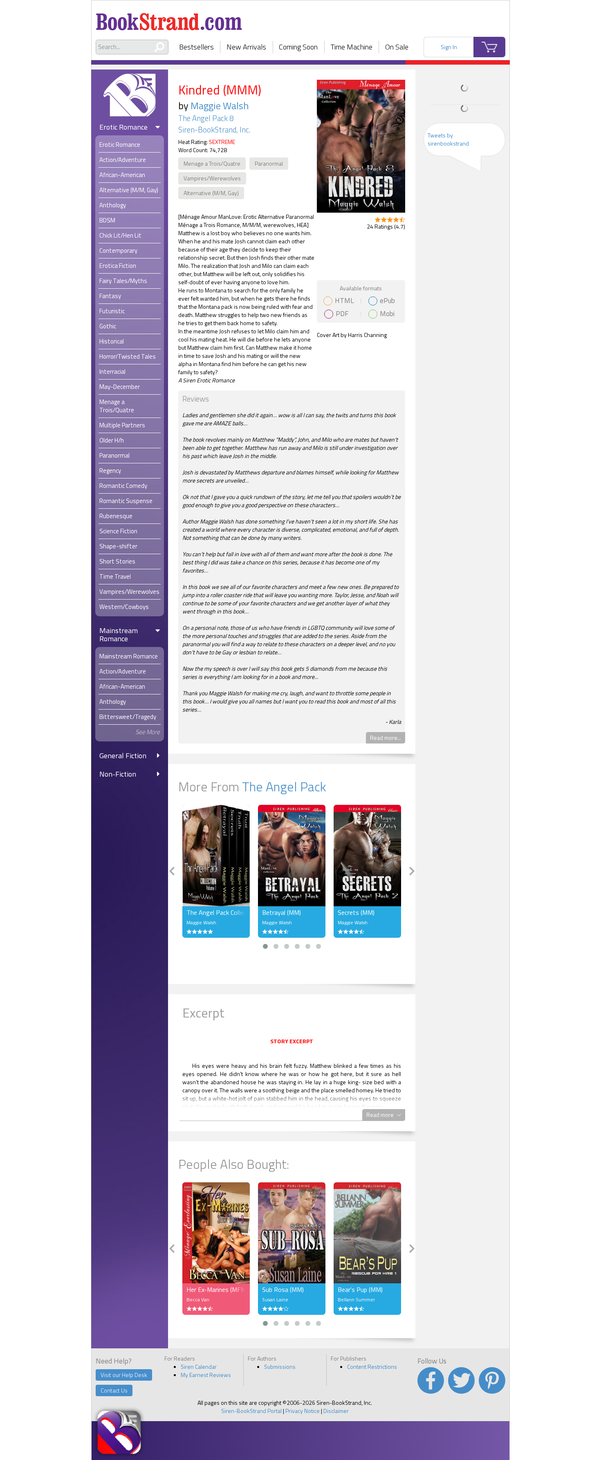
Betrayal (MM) (281, 912)
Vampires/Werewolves (212, 178)
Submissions (280, 1366)
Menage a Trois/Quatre (212, 163)
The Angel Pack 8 (205, 118)
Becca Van (197, 1299)
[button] (265, 946)
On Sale (396, 46)
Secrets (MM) (356, 912)
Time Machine (351, 46)
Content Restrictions (372, 1366)
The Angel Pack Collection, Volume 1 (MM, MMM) (216, 912)
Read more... (385, 737)
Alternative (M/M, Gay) (211, 193)
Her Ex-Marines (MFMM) (216, 1289)
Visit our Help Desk (124, 1374)
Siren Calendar (199, 1366)
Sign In (449, 47)
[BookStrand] (169, 18)
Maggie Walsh (220, 105)
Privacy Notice (302, 1410)
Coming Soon (298, 46)
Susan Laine (275, 1299)
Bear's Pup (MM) (360, 1289)
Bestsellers (196, 46)
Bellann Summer (356, 1299)
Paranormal (269, 163)
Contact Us (114, 1390)
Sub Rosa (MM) (283, 1289)
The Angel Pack (284, 786)
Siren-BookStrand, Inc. (214, 129)
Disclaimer (336, 1410)
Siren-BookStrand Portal (251, 1410)
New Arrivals (246, 46)
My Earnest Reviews (206, 1374)
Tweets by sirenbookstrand (448, 139)
